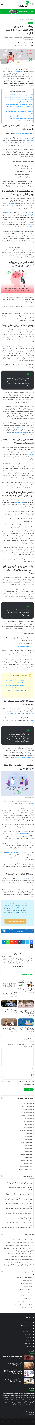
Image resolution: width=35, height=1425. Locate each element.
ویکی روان (29, 43)
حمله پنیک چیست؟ (27, 1280)
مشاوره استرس (28, 1136)
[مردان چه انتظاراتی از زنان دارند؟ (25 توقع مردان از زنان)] (29, 1373)
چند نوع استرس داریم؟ (26, 1283)
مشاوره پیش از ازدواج (26, 1142)
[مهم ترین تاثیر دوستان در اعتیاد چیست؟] (9, 1022)
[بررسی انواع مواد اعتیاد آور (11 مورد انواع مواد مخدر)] (26, 1022)
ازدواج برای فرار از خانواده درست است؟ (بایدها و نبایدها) (18, 1265)
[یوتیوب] (15, 967)
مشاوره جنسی (28, 1151)
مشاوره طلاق (29, 1133)
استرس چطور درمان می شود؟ (25, 1289)
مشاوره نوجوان (28, 1157)
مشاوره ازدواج (28, 1124)
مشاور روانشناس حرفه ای (24, 890)
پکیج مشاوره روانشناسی (26, 1154)
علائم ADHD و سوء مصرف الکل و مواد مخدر (21, 116)
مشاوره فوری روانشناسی (26, 1160)
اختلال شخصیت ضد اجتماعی (20, 757)
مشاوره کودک (28, 1118)
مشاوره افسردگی (28, 1163)
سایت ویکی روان (9, 1422)
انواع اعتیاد (29, 227)
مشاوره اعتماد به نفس (26, 1112)
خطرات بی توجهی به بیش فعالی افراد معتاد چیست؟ (19, 104)
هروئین (11, 713)
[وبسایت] (22, 967)
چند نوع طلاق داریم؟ (27, 1307)
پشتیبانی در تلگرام (29, 1412)
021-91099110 (31, 1408)
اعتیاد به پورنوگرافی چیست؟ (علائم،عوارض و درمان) (9, 1010)
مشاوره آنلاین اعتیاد (8, 203)
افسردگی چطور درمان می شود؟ (24, 1277)
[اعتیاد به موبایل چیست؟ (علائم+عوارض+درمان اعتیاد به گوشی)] (26, 1004)
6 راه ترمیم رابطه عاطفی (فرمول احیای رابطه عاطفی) (19, 1254)
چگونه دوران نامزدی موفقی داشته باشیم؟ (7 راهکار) (19, 1242)
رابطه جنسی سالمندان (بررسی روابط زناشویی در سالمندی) (18, 1259)
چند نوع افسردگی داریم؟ (26, 1295)
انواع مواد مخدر (29, 713)
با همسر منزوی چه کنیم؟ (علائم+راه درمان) (22, 1256)
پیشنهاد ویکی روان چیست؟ (25, 121)
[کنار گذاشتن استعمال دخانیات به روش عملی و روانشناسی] (9, 985)
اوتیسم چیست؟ (28, 1286)
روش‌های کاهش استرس (23, 646)
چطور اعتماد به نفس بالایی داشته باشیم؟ (22, 1304)
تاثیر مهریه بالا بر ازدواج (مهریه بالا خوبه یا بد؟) (20, 1251)
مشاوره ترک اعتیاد (27, 1121)
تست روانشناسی (28, 1335)
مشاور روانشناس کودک (12, 852)
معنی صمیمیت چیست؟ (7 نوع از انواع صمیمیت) (20, 1240)
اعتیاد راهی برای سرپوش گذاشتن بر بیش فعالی (20, 99)
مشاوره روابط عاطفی (27, 1332)
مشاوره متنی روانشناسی (26, 1115)
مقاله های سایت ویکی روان (21, 133)
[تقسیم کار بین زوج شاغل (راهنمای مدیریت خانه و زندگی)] (29, 1381)
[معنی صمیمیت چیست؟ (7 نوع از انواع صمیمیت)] (29, 1357)
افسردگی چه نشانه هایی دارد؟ (25, 1292)
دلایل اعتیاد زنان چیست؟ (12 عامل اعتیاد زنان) (26, 990)
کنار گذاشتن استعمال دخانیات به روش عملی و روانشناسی (9, 994)
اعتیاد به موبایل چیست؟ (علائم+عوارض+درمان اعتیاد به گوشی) (26, 1011)
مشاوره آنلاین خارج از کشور (19, 432)
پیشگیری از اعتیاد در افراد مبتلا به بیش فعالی (21, 118)
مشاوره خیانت (28, 1148)
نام (32, 1068)
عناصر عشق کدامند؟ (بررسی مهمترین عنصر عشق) (20, 1262)
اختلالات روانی (28, 1341)
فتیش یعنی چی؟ (28, 1298)
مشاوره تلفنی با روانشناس (9, 346)
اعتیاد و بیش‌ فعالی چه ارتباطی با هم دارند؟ (21, 95)
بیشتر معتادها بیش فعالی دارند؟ (24, 102)
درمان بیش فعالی (19, 502)
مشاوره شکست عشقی (26, 1127)
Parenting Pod (23, 834)
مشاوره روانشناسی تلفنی (26, 1166)
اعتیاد (21, 19)
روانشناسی (26, 19)
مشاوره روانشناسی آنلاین (22, 428)
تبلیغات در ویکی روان (27, 1344)
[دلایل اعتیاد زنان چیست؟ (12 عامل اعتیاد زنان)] (26, 983)
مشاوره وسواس (28, 1109)
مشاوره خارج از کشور (27, 1106)
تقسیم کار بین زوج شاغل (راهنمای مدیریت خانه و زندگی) (18, 1248)
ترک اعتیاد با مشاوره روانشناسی (15, 921)
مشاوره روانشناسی (27, 1103)
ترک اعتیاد (20, 883)
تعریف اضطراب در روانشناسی (25, 1301)
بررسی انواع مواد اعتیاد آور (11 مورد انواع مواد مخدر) (27, 1029)
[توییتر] (27, 942)
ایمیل (32, 1075)
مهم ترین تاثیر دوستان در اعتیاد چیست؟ (10, 1029)
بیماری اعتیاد (23, 878)
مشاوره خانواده (28, 1139)
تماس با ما (29, 1347)
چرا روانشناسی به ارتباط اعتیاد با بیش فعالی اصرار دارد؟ (18, 97)
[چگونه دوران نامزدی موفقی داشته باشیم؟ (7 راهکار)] (29, 1365)
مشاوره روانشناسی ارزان (26, 1130)
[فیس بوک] (31, 942)
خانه (31, 19)
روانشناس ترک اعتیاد (16, 71)
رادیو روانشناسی (28, 1338)
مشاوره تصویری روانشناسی (25, 1169)
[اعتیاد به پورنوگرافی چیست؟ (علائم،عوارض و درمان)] (9, 1003)
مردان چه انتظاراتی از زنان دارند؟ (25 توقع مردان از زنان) (18, 1245)
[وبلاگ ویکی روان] (24, 4)
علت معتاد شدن (23, 339)
